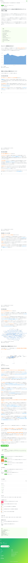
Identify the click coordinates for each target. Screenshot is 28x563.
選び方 (20, 497)
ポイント (3, 487)
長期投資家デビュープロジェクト (10, 161)
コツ (7, 497)
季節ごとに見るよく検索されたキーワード (7, 31)
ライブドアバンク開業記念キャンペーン (16, 156)
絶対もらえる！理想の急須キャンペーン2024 (11, 383)
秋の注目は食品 (4, 36)
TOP (1, 549)
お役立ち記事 (2, 558)
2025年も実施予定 (19, 171)
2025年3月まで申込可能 (6, 85)
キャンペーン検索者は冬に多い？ (6, 30)
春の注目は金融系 (4, 34)
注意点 (15, 497)
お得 (2, 6)
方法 (12, 497)
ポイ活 (3, 489)
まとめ (3, 41)
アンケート (3, 485)
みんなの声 (5, 6)
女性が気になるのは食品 (5, 39)
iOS (1, 552)
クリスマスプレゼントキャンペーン (8, 326)
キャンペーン (9, 168)
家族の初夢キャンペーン (10, 388)
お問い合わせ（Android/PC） (14, 554)
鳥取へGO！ (3, 79)
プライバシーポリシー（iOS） (13, 553)
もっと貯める (2, 555)
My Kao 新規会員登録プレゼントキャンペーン (15, 392)
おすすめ (2, 497)
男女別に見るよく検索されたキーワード (7, 37)
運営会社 (12, 549)
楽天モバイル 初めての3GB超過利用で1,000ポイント (14, 406)
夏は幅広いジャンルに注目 (5, 35)
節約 (2, 492)
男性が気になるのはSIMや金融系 (6, 40)
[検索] (26, 481)
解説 (17, 497)
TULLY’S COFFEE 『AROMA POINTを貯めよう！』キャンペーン (16, 384)
